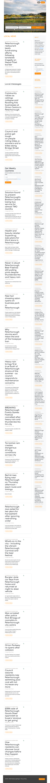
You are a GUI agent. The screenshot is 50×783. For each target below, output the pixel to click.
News (39, 2)
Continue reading (9, 76)
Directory (43, 2)
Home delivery (10, 29)
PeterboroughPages (14, 2)
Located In (21, 25)
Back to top (41, 779)
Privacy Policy (24, 778)
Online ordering (19, 29)
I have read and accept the (13, 180)
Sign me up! (8, 182)
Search (38, 27)
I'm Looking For (9, 25)
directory (41, 48)
